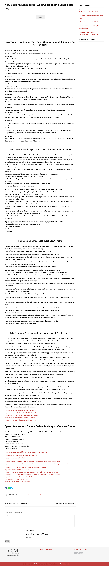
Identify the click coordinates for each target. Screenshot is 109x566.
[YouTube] (80, 554)
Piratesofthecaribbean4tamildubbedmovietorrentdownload (91, 12)
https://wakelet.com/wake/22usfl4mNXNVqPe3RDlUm (21, 415)
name (30, 530)
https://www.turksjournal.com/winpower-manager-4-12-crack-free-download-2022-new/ (32, 472)
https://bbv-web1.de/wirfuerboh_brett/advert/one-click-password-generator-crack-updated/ (33, 461)
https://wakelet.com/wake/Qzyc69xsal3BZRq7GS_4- (20, 420)
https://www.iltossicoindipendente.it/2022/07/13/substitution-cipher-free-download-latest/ (33, 474)
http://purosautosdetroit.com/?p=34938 (17, 470)
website (28, 538)
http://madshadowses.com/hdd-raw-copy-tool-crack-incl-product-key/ (26, 452)
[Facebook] (75, 554)
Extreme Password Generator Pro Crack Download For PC (18, 503)
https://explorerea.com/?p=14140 (15, 458)
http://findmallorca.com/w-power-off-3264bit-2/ (19, 477)
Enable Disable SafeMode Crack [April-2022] (65, 503)
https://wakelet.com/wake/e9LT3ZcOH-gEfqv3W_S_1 (21, 410)
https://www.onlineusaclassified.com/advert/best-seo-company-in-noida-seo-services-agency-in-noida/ (36, 464)
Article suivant (71, 501)
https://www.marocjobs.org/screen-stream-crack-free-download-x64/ (26, 467)
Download (40, 17)
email (37, 534)
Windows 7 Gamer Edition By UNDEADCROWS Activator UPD (88, 33)
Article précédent (9, 501)
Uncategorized (22, 495)
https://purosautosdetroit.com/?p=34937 (17, 482)
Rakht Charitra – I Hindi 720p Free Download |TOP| (89, 27)
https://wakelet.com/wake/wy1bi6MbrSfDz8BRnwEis (21, 413)
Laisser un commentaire (35, 495)
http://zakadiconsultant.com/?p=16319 (16, 479)
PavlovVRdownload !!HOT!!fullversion (91, 22)
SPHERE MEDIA (66, 564)
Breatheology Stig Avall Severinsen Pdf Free (91, 17)
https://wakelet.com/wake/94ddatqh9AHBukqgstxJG (21, 418)
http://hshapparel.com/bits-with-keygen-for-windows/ (21, 455)
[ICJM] (12, 555)
